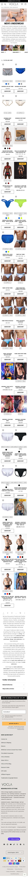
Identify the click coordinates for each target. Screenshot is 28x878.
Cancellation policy (15, 873)
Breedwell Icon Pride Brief (7, 420)
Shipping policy (20, 871)
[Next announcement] (25, 1)
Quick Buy (7, 91)
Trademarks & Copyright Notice (9, 778)
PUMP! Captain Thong (7, 288)
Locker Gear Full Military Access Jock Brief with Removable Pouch (7, 598)
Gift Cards (4, 771)
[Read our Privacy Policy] (25, 719)
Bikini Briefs (16, 52)
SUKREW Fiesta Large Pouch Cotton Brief (7, 255)
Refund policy (10, 869)
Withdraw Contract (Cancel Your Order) (11, 749)
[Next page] (24, 613)
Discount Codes (5, 767)
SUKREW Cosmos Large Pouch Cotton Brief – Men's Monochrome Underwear (7, 454)
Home (2, 7)
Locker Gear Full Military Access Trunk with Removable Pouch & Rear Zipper (20, 561)
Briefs (2, 52)
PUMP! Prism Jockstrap (7, 320)
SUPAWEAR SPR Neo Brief (20, 86)
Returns (3, 746)
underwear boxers (18, 637)
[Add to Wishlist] (3, 64)
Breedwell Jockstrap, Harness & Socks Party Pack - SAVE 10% (20, 523)
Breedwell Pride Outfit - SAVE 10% (8, 387)
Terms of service (18, 869)
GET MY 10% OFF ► (14, 723)
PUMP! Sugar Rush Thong (20, 353)
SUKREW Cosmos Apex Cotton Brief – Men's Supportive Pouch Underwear (8, 524)
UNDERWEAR (6, 7)
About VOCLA (4, 760)
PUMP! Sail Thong (20, 254)
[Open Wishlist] (22, 4)
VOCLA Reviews (5, 756)
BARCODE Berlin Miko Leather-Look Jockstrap (7, 152)
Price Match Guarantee (7, 753)
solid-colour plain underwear (16, 645)
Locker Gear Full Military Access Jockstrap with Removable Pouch (7, 560)
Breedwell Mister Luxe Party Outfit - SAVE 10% (20, 597)
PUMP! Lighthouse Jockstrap (20, 321)
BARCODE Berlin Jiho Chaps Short (7, 186)
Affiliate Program (5, 774)
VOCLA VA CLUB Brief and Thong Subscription (20, 152)
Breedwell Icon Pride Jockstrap (20, 420)
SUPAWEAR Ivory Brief (20, 118)
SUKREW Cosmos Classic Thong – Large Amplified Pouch (20, 455)
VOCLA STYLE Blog (6, 763)
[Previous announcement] (3, 1)
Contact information (10, 871)
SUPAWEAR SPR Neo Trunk (7, 86)
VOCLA (7, 866)
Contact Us (4, 739)
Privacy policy (22, 866)
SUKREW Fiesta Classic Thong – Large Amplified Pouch (20, 221)
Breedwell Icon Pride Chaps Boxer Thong (20, 387)
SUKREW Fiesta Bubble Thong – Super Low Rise (7, 221)
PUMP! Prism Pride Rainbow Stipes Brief (20, 288)
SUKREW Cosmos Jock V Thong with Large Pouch (7, 490)
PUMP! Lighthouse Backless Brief (7, 354)
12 (20, 613)
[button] (2, 4)
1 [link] (3, 613)
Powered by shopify (13, 866)
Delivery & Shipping (6, 742)
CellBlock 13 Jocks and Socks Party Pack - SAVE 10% (20, 187)
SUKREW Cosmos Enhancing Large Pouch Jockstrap (20, 488)
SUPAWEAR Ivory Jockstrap (7, 119)
